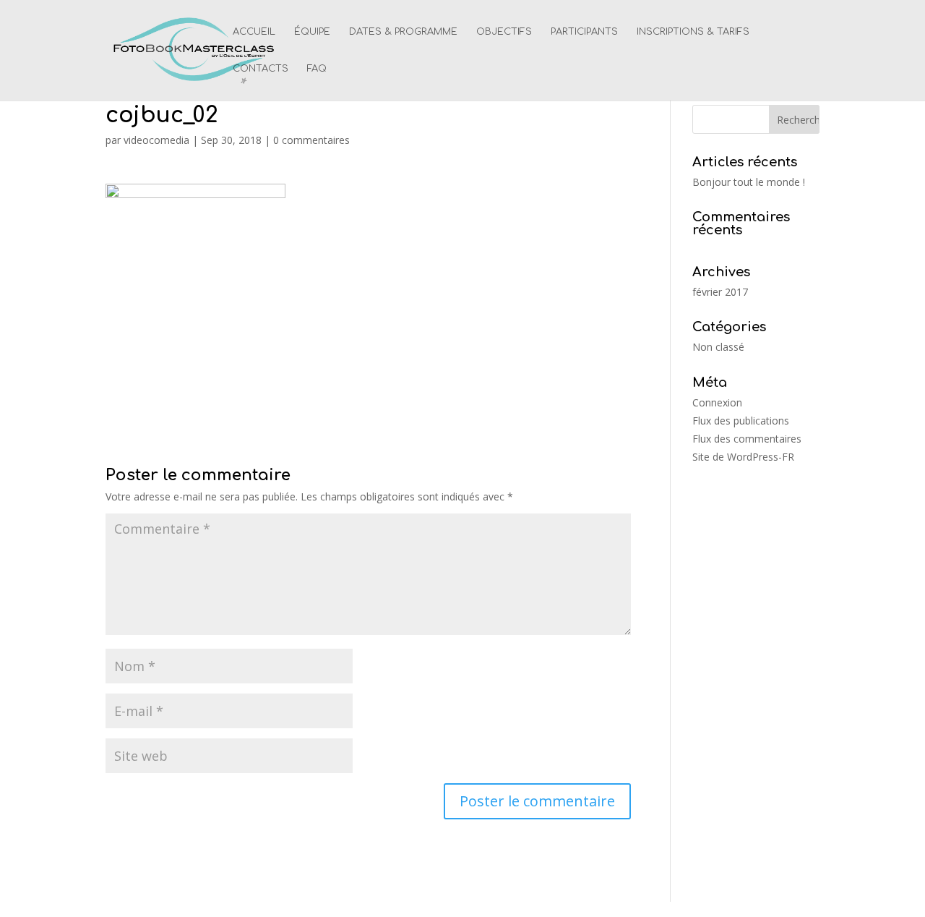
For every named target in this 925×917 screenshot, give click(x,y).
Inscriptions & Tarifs (693, 32)
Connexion (717, 402)
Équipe (312, 32)
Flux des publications (740, 420)
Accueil (254, 32)
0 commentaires (311, 140)
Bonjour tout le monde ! (748, 182)
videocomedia (156, 140)
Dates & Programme (403, 32)
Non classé (718, 347)
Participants (584, 32)
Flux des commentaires (746, 438)
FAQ (317, 69)
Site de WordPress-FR (743, 457)
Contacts (260, 69)
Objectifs (504, 32)
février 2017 (720, 292)
